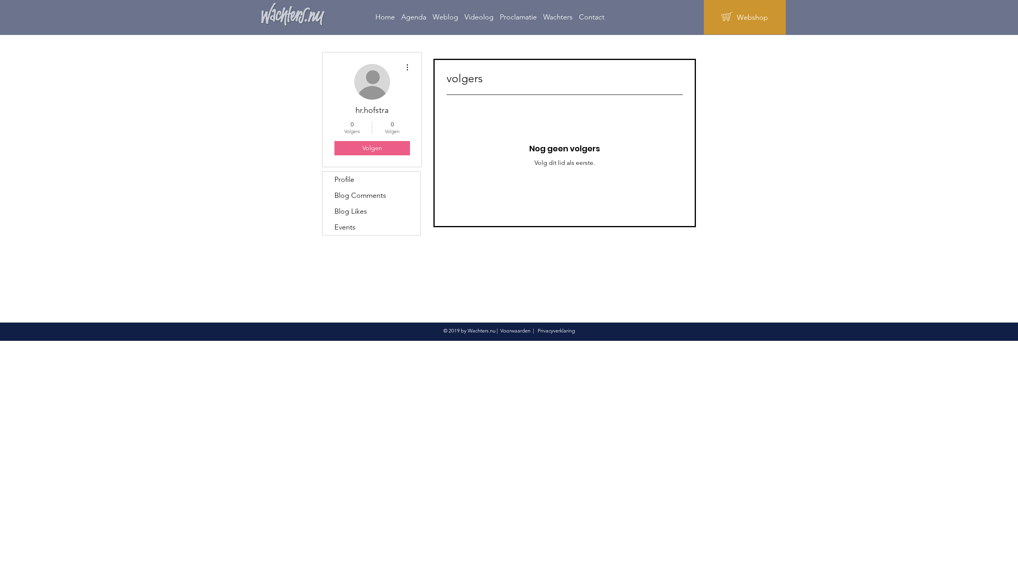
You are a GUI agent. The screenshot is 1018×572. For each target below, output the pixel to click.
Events (345, 227)
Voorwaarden (515, 331)
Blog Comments (360, 195)
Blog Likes (350, 211)
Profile (344, 179)
